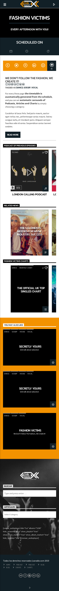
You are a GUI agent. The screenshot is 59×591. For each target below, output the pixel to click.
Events (18, 567)
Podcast (19, 564)
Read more (13, 134)
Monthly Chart (25, 268)
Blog (42, 564)
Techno (15, 152)
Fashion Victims (30, 430)
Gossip (27, 87)
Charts (29, 567)
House (22, 332)
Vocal (34, 87)
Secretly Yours (30, 346)
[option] (29, 175)
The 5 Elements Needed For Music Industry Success (29, 231)
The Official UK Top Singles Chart (31, 290)
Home (8, 564)
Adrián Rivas (17, 251)
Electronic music (19, 212)
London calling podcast (29, 194)
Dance (19, 87)
